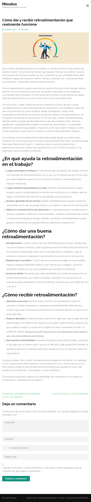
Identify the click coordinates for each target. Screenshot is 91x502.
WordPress (83, 498)
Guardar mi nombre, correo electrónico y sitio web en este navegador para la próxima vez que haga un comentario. (42, 469)
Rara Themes (59, 498)
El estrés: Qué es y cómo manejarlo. (71, 393)
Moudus (9, 4)
